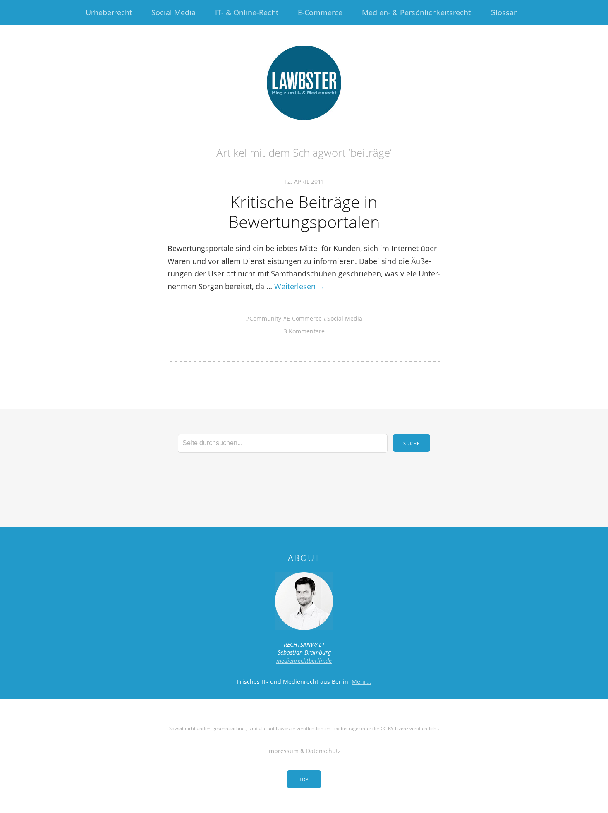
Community (265, 318)
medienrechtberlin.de (304, 660)
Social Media (173, 12)
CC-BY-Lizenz (394, 728)
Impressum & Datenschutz (304, 751)
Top (304, 779)
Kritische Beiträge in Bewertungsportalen (304, 211)
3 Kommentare (304, 331)
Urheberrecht (109, 12)
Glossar (503, 12)
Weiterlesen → (299, 286)
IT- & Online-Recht (246, 12)
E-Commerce (320, 12)
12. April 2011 (304, 181)
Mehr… (361, 682)
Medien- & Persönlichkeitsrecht (416, 12)
